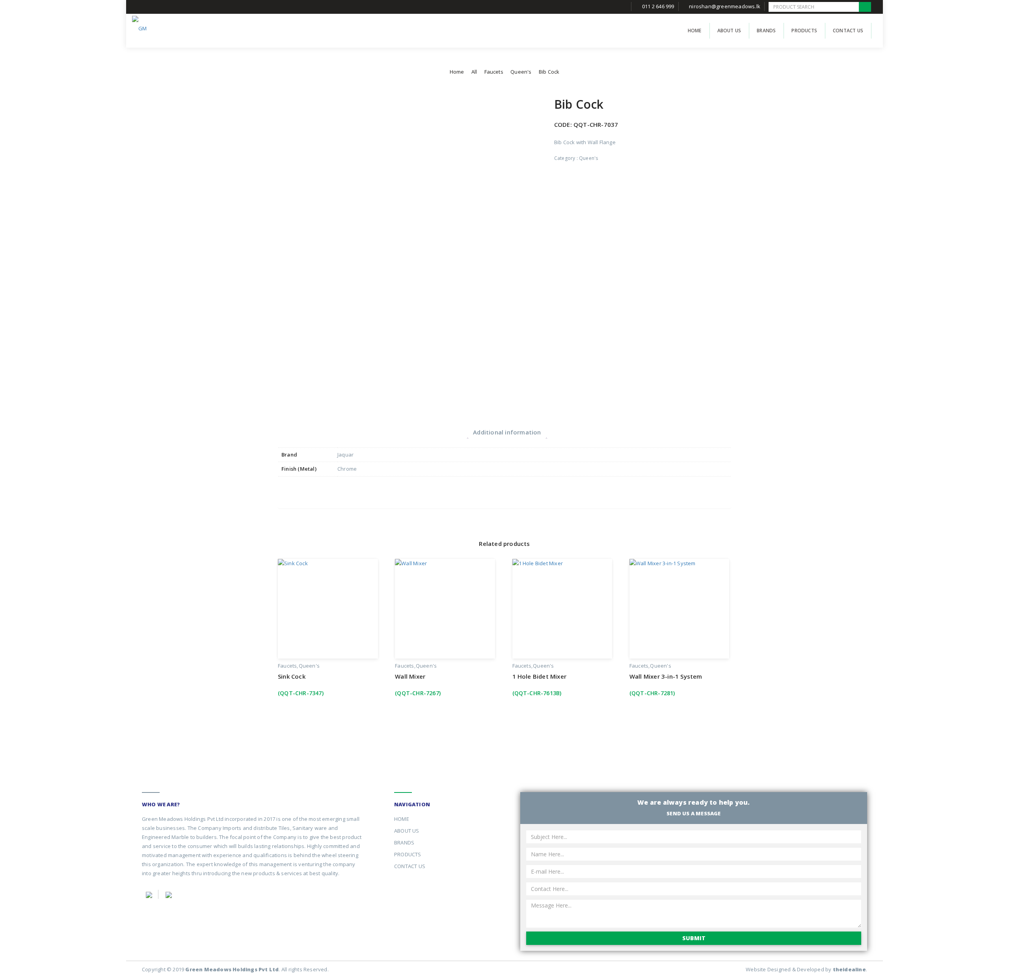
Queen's (520, 71)
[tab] (507, 432)
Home (457, 71)
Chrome (347, 468)
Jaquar (345, 454)
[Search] (865, 7)
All (474, 71)
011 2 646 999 (658, 6)
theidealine (849, 969)
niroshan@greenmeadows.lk (724, 6)
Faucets (493, 71)
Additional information (507, 432)
